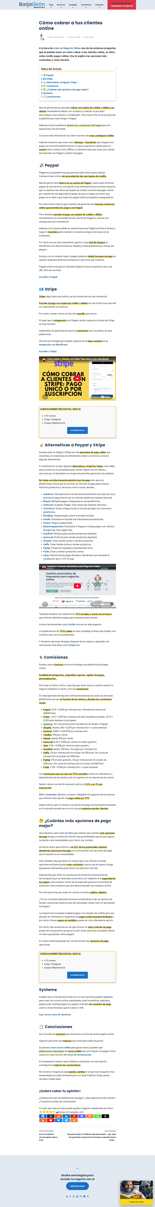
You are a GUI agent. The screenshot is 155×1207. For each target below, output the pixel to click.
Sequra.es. (74, 645)
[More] (74, 1120)
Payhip (46, 548)
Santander (51, 794)
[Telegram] (66, 1120)
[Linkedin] (66, 1116)
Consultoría (86, 5)
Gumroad (48, 537)
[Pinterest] (74, 1116)
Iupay (46, 555)
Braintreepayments (53, 526)
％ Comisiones (49, 86)
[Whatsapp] (97, 1116)
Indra (70, 833)
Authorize (48, 505)
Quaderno (48, 494)
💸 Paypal (47, 75)
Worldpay (48, 515)
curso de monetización (79, 1054)
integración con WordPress (53, 344)
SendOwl (47, 533)
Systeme (47, 93)
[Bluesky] (58, 1120)
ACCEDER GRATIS (77, 430)
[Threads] (105, 1116)
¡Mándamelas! (77, 1186)
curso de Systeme (61, 1014)
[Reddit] (58, 1116)
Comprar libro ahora (136, 1202)
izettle (71, 624)
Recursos (61, 5)
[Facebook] (43, 1116)
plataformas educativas (51, 1051)
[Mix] (89, 1116)
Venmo (47, 523)
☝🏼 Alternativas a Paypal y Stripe (59, 82)
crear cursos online (60, 1047)
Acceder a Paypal (48, 277)
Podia (46, 551)
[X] (50, 1116)
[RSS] (43, 1120)
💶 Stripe (47, 78)
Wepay (46, 501)
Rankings (73, 5)
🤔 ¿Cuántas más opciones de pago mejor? (65, 89)
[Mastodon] (82, 1116)
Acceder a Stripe (48, 351)
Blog (51, 5)
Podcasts (99, 5)
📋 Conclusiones (51, 96)
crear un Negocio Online (67, 48)
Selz (112, 466)
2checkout (49, 508)
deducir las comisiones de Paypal (84, 125)
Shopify (47, 541)
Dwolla (46, 519)
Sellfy (46, 544)
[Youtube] (50, 1120)
